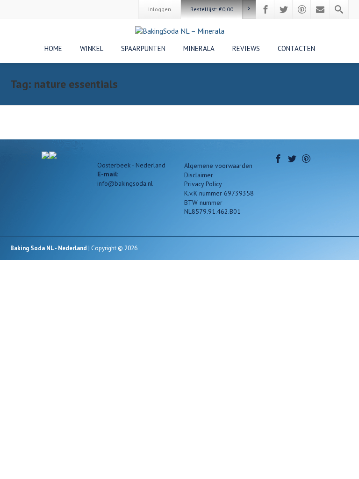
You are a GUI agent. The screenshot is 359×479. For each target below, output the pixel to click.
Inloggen (159, 9)
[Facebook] (265, 9)
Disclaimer (198, 175)
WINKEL (91, 48)
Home (53, 48)
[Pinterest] (302, 9)
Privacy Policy (203, 184)
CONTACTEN (296, 48)
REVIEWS (246, 48)
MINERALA (199, 48)
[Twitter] (283, 9)
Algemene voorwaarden (218, 165)
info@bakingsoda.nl (125, 183)
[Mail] (320, 9)
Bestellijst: (211, 9)
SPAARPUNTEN (143, 48)
